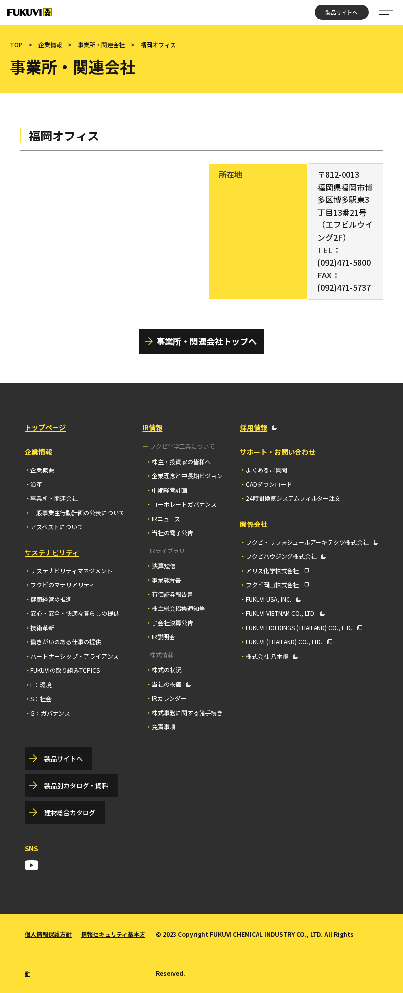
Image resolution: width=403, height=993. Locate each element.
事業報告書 (166, 580)
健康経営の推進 (51, 599)
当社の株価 (166, 684)
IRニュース (166, 518)
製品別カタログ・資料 (76, 785)
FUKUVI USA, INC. (268, 599)
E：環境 (41, 684)
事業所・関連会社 (101, 44)
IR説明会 (163, 637)
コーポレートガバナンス (184, 504)
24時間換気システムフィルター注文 (293, 498)
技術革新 (42, 627)
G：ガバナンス (50, 713)
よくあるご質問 (266, 470)
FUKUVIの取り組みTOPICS (65, 670)
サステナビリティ (52, 552)
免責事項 (163, 726)
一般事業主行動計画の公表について (77, 512)
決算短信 (163, 565)
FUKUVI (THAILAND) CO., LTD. (284, 641)
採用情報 (253, 427)
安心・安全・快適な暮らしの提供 (74, 613)
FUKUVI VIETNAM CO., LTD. (281, 613)
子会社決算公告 (172, 622)
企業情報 (50, 44)
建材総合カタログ (69, 812)
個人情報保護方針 (48, 934)
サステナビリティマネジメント (71, 570)
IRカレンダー (169, 698)
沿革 (36, 484)
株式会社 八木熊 (267, 656)
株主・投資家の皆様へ (181, 461)
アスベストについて (56, 527)
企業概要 (42, 470)
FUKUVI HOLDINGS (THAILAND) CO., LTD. (299, 627)
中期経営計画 (169, 490)
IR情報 (153, 427)
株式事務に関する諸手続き (187, 712)
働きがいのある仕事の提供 (65, 641)
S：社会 (41, 698)
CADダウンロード (269, 484)
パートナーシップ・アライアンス (74, 656)
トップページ (45, 427)
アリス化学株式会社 (272, 570)
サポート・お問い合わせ (278, 452)
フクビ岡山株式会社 (272, 584)
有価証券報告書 (172, 594)
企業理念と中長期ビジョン (187, 475)
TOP (16, 44)
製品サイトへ (341, 12)
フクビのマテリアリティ (62, 584)
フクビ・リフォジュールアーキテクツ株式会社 (307, 542)
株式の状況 (166, 669)
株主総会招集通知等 (178, 608)
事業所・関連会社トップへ (206, 341)
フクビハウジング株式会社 (281, 556)
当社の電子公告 (172, 532)
